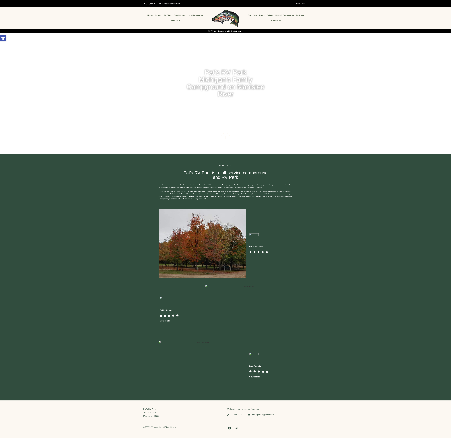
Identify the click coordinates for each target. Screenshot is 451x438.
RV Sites (167, 15)
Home (150, 15)
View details (165, 321)
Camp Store (175, 21)
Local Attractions (195, 15)
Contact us (276, 21)
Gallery (270, 15)
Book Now (252, 15)
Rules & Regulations (284, 15)
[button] (3, 38)
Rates (261, 15)
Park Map (300, 15)
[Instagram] (236, 428)
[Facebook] (230, 428)
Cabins (158, 15)
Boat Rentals (179, 15)
